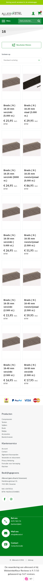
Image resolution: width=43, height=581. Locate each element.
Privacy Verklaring (8, 461)
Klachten (5, 466)
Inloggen (33, 14)
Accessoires (6, 434)
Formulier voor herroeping (11, 464)
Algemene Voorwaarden (10, 455)
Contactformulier (17, 544)
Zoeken (38, 21)
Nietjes (4, 431)
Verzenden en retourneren (11, 458)
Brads (4, 428)
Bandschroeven (7, 437)
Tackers (4, 422)
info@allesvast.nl (16, 533)
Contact (4, 452)
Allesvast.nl (16, 560)
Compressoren (7, 419)
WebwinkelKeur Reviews (16, 571)
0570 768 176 (16, 521)
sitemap (30, 560)
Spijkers (4, 425)
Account (5, 449)
